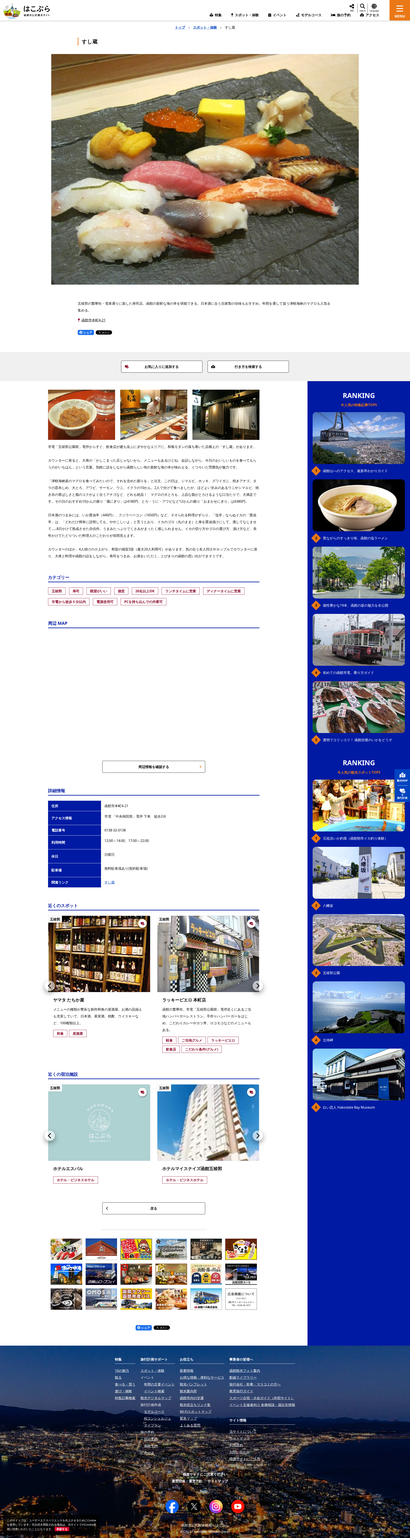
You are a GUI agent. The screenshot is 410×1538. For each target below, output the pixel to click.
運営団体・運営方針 (187, 1481)
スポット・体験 (205, 27)
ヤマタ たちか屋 (68, 1000)
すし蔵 (109, 882)
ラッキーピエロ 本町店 (184, 1000)
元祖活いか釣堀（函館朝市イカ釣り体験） (355, 838)
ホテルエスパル (68, 1168)
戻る (153, 1208)
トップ (180, 27)
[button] (50, 986)
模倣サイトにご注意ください (205, 1474)
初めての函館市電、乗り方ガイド (348, 672)
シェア (87, 332)
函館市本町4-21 (93, 320)
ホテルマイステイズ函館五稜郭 (192, 1168)
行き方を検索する (248, 366)
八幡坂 (328, 905)
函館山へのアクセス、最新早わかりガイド (355, 470)
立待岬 (328, 1040)
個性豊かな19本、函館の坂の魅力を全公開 (355, 605)
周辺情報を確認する (153, 766)
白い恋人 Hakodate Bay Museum (349, 1107)
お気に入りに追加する (162, 366)
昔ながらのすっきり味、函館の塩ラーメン (355, 538)
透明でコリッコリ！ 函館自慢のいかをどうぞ (357, 740)
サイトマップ (218, 1481)
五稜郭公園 (331, 972)
